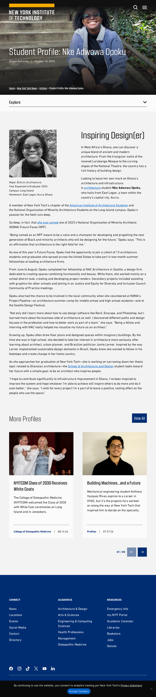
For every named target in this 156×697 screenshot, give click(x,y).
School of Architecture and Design (91, 366)
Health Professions (71, 632)
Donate (111, 646)
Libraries (113, 627)
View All (139, 418)
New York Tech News (27, 88)
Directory (15, 640)
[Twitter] (36, 668)
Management (67, 638)
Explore (15, 102)
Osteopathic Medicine (72, 644)
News (13, 608)
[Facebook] (11, 668)
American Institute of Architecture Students (99, 205)
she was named (47, 222)
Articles (43, 88)
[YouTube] (44, 668)
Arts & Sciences (68, 615)
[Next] (142, 552)
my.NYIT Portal (117, 615)
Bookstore (113, 633)
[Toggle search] (135, 7)
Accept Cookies (79, 691)
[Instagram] (19, 668)
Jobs (110, 640)
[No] (151, 689)
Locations (15, 615)
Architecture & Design (72, 608)
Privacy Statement (131, 685)
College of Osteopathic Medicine (32, 531)
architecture (92, 187)
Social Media (17, 627)
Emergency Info (117, 608)
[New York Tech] (31, 12)
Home (12, 88)
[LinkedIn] (53, 668)
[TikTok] (28, 668)
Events (13, 621)
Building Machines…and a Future (114, 483)
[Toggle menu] (144, 7)
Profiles (91, 531)
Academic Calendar (120, 621)
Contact (14, 633)
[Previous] (131, 552)
